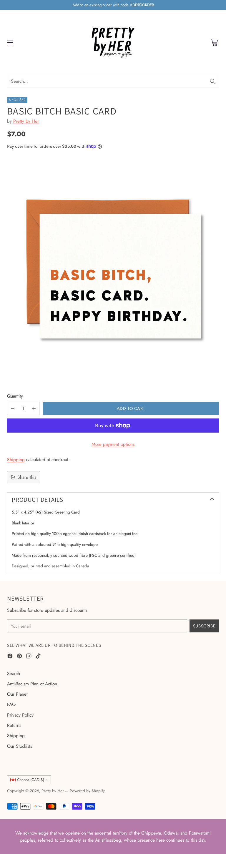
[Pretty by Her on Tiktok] (38, 656)
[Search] (212, 81)
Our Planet (17, 694)
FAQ (11, 704)
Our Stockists (19, 746)
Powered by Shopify (87, 791)
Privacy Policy (20, 715)
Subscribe (204, 626)
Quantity (15, 396)
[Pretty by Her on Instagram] (28, 656)
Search (13, 673)
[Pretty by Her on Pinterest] (19, 656)
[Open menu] (10, 42)
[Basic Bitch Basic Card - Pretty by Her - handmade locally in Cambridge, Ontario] (113, 270)
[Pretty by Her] (113, 42)
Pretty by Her (26, 121)
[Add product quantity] (34, 408)
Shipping (16, 459)
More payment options (113, 444)
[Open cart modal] (214, 42)
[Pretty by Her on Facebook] (10, 656)
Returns (14, 725)
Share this (26, 477)
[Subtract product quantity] (12, 408)
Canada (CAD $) (30, 779)
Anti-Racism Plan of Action (32, 683)
